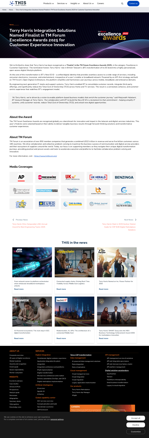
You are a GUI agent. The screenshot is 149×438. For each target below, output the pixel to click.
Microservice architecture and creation (50, 376)
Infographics (14, 398)
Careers (100, 3)
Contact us (133, 3)
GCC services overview (45, 401)
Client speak (14, 367)
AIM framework (42, 410)
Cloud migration (77, 380)
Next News (128, 220)
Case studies (14, 384)
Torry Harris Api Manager (81, 392)
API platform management (116, 367)
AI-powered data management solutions (86, 361)
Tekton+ (110, 377)
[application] (74, 425)
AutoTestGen (111, 374)
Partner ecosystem (16, 373)
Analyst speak (15, 393)
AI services (41, 388)
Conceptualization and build (47, 404)
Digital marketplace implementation (50, 381)
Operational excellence (45, 407)
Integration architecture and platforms (50, 367)
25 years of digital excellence (20, 358)
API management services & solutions (120, 358)
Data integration (78, 364)
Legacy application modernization (84, 383)
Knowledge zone (15, 407)
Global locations (15, 361)
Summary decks (15, 401)
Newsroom (13, 395)
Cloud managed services (80, 374)
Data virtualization (78, 367)
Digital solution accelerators (117, 370)
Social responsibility (17, 370)
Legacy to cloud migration (116, 385)
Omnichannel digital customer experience (51, 358)
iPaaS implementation (45, 370)
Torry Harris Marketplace (81, 389)
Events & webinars (16, 381)
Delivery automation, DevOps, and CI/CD (51, 379)
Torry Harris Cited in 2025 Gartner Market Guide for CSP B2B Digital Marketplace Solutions (118, 227)
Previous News (22, 220)
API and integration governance (118, 361)
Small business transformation (117, 383)
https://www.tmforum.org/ (45, 156)
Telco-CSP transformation (80, 355)
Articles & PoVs (15, 387)
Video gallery (14, 404)
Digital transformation (45, 373)
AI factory (40, 394)
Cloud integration (78, 377)
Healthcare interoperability (116, 380)
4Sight (74, 395)
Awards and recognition (18, 364)
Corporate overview (17, 355)
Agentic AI (40, 391)
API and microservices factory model (119, 364)
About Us (87, 3)
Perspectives (14, 390)
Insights (74, 3)
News (12, 25)
